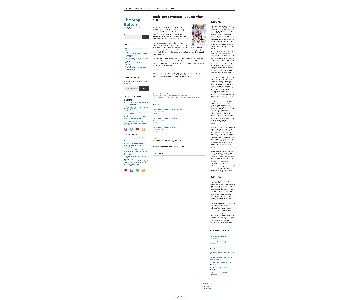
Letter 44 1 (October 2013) (218, 242)
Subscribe (144, 88)
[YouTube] (138, 129)
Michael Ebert (184, 97)
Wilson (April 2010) (215, 247)
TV (165, 9)
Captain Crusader (173, 95)
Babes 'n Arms (163, 95)
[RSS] (144, 129)
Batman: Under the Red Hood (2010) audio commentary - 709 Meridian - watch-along (135, 145)
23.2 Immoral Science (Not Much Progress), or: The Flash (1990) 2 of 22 (135, 122)
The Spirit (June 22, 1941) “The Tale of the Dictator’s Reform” (136, 59)
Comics (157, 9)
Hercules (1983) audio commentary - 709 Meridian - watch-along (136, 157)
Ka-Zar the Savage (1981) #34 (219, 273)
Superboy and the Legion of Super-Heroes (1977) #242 (136, 68)
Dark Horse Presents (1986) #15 (165, 127)
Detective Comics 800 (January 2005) (221, 257)
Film (148, 9)
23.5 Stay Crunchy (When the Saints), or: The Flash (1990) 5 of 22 (136, 108)
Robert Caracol (194, 97)
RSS (172, 9)
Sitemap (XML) (207, 285)
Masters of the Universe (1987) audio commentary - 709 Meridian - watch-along (135, 138)
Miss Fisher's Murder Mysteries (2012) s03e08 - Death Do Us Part (221, 236)
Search (126, 34)
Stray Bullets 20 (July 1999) (218, 268)
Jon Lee (168, 97)
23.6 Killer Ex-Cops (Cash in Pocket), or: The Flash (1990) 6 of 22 (136, 103)
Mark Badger (175, 97)
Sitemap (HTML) (207, 283)
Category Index (207, 288)
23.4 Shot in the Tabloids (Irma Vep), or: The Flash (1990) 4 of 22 (136, 113)
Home (128, 9)
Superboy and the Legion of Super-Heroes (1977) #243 (136, 54)
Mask (186, 95)
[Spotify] (133, 129)
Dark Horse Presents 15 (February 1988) (167, 109)
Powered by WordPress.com (179, 297)
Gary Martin (161, 97)
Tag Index (205, 287)
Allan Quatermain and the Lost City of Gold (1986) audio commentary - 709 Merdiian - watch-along (135, 162)
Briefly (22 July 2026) (217, 18)
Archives (138, 9)
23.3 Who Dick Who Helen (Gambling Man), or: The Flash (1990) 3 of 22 (135, 117)
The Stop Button (132, 22)
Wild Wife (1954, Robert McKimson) (220, 262)
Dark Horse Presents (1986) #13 (165, 118)
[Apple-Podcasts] (127, 129)
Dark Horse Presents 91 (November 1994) (222, 252)
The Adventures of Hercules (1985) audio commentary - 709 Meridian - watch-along (136, 151)
